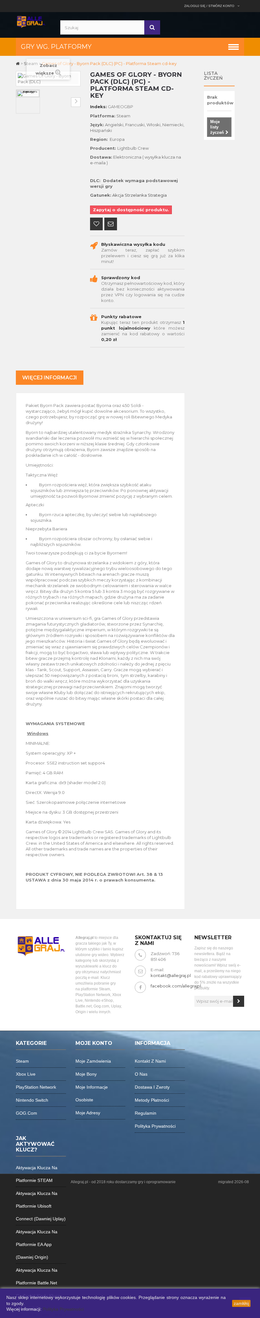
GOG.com (26, 1113)
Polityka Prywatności (63, 1309)
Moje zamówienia (93, 1061)
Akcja (118, 195)
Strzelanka (136, 195)
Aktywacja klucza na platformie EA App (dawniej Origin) (36, 1244)
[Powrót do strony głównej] (18, 63)
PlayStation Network (36, 1087)
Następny (76, 102)
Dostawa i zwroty (152, 1087)
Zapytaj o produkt (110, 224)
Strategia (157, 195)
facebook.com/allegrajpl (176, 985)
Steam (22, 1061)
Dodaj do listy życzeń (96, 224)
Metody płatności (152, 1100)
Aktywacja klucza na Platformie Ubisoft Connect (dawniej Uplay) (41, 1206)
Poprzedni (20, 102)
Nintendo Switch (32, 1100)
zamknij (241, 1303)
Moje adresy (87, 1112)
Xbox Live (26, 1074)
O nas (141, 1074)
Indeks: (98, 106)
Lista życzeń (213, 75)
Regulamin (145, 1113)
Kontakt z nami (150, 1061)
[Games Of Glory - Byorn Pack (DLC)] (28, 93)
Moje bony (86, 1074)
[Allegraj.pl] (31, 21)
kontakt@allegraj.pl (171, 975)
